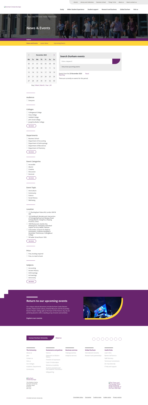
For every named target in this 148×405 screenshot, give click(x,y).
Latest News (44, 43)
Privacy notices (117, 397)
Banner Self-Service (110, 356)
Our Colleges (30, 364)
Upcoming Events (59, 43)
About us (121, 2)
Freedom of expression (53, 360)
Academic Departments (33, 366)
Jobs (27, 356)
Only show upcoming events (71, 66)
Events (45, 17)
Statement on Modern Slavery (52, 356)
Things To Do (112, 2)
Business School (101, 2)
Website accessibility (52, 365)
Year (47, 85)
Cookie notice (107, 397)
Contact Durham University (38, 338)
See (31, 126)
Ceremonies (30, 369)
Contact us (29, 358)
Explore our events (34, 318)
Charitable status (78, 397)
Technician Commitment (112, 361)
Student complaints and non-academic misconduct (54, 368)
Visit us (135, 9)
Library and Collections (87, 2)
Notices (48, 353)
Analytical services (71, 356)
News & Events (38, 28)
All (50, 85)
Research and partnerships (93, 356)
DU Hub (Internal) (110, 364)
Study (62, 9)
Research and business (109, 9)
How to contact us (132, 2)
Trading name (97, 397)
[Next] (54, 55)
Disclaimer (88, 397)
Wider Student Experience (75, 9)
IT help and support (110, 366)
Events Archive (52, 17)
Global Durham (125, 9)
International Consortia (92, 353)
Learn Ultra (108, 353)
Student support (93, 9)
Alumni (76, 2)
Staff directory (109, 358)
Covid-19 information (52, 362)
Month (42, 85)
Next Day (62, 75)
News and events (37, 17)
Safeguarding (50, 372)
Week (37, 85)
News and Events (32, 43)
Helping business (71, 353)
